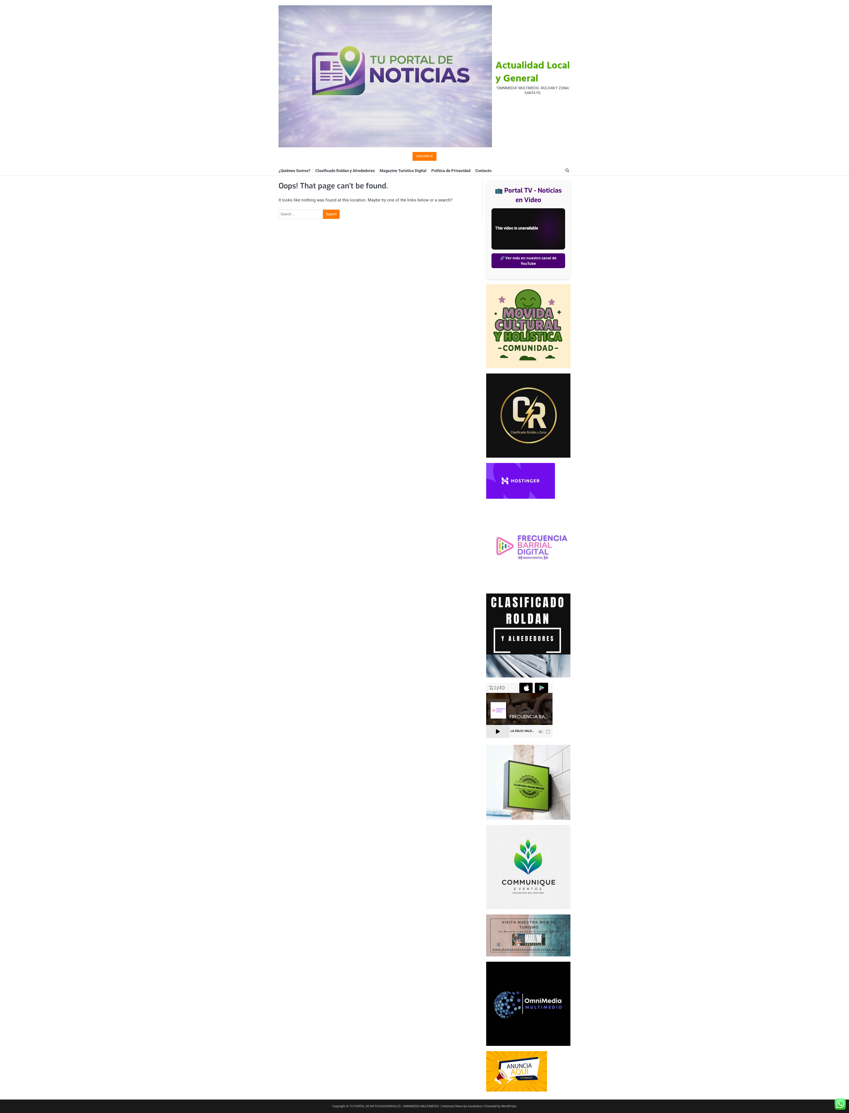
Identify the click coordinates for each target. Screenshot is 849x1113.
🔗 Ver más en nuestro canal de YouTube (528, 261)
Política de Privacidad (450, 170)
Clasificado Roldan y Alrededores (345, 170)
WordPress (508, 1106)
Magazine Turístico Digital (403, 170)
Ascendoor (475, 1106)
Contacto (483, 170)
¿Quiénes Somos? (294, 170)
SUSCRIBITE (424, 156)
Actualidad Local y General (532, 72)
